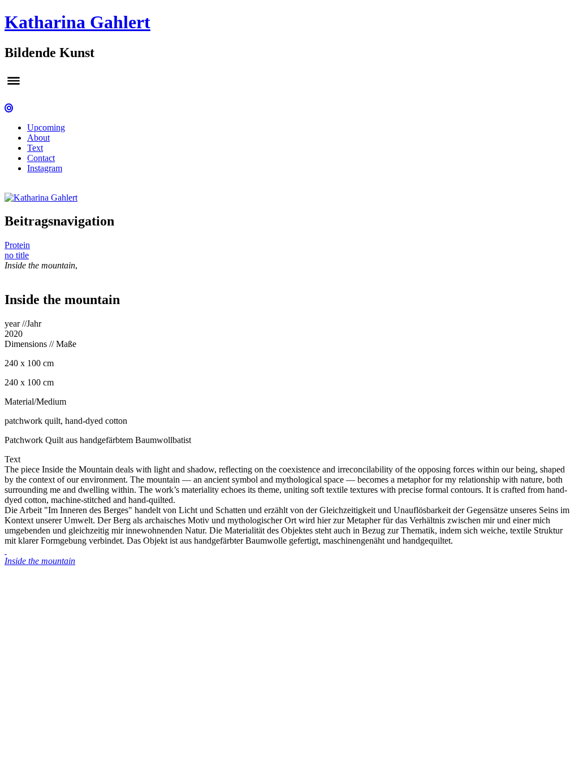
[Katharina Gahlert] (41, 197)
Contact (41, 158)
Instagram (44, 168)
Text (35, 148)
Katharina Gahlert (77, 22)
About (38, 137)
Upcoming (46, 127)
